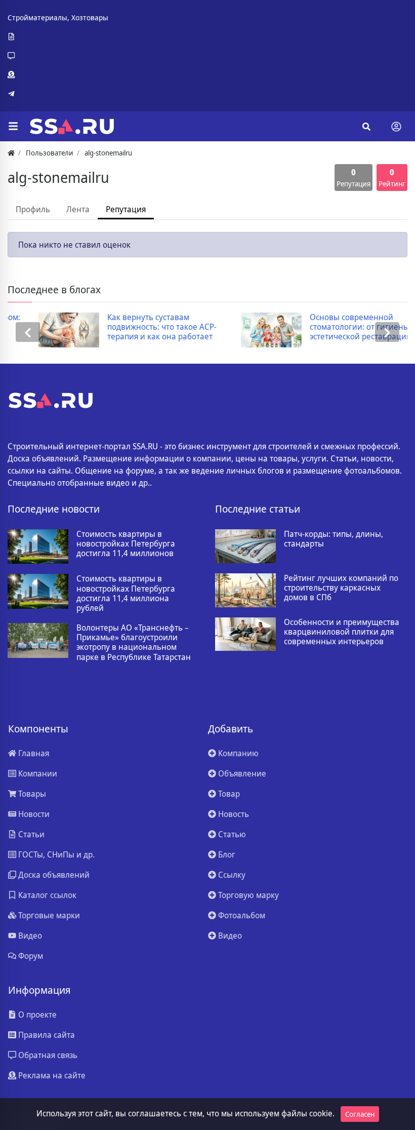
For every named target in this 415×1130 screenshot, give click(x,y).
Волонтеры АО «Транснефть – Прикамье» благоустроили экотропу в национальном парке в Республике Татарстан (133, 642)
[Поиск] (366, 126)
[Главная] (11, 153)
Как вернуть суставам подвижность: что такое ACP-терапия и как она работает (132, 327)
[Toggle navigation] (396, 127)
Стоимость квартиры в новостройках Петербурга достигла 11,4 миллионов (125, 544)
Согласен (360, 1114)
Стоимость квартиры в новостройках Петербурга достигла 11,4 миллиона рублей (125, 593)
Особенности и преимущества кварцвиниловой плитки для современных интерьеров (341, 632)
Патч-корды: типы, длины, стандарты (333, 539)
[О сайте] (58, 37)
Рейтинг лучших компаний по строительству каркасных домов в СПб (341, 588)
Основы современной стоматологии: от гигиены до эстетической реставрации (335, 327)
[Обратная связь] (58, 55)
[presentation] (28, 332)
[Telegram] (58, 93)
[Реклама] (58, 75)
